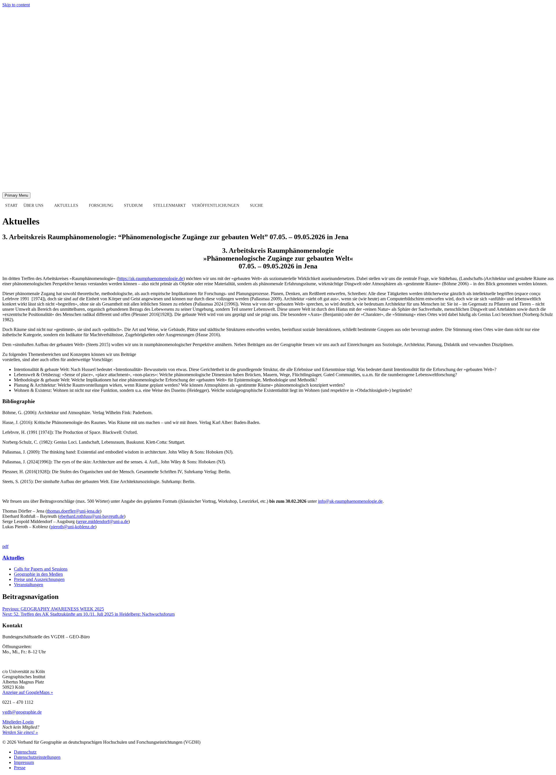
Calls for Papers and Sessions (40, 568)
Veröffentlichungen (215, 205)
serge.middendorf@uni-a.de (102, 521)
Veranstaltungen (28, 584)
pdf (5, 546)
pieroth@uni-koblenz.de (73, 526)
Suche (256, 205)
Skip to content (16, 4)
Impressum (24, 762)
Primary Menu (16, 195)
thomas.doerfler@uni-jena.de (73, 511)
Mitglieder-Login (18, 721)
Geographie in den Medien (38, 574)
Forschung (101, 205)
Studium (133, 205)
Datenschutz (25, 752)
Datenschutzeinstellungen (37, 757)
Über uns (33, 205)
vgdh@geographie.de (22, 712)
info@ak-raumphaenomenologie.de (350, 501)
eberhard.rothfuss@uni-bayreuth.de (91, 516)
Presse (19, 767)
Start (11, 205)
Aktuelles (66, 205)
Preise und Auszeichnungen (39, 579)
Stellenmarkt (169, 205)
